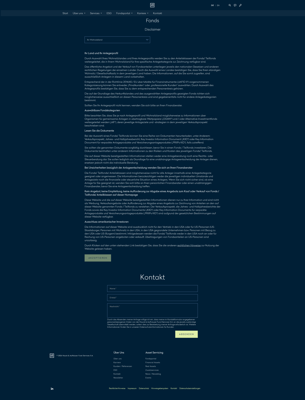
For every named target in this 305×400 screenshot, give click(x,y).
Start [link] (65, 13)
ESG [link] (109, 13)
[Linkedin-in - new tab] (52, 388)
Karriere (117, 363)
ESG (115, 370)
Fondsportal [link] (123, 13)
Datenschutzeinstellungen (189, 388)
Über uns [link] (78, 13)
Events (148, 378)
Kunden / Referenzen (123, 366)
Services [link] (94, 13)
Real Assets (150, 366)
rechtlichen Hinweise (189, 245)
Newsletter (118, 378)
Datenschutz (144, 388)
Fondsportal (150, 359)
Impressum (132, 388)
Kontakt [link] (157, 13)
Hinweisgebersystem (159, 388)
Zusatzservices (152, 370)
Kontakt (117, 374)
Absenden (186, 334)
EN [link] (218, 5)
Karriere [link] (141, 13)
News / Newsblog (153, 374)
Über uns (118, 359)
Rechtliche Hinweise (117, 388)
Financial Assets (152, 363)
